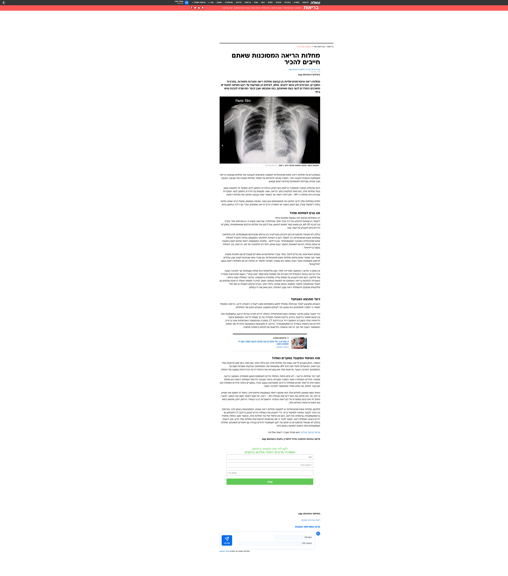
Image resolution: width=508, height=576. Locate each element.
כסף (263, 3)
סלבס (270, 3)
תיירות (239, 3)
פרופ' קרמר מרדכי (310, 432)
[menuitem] (304, 2)
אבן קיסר (311, 520)
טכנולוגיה (229, 3)
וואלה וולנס (255, 8)
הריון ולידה (265, 8)
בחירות (288, 3)
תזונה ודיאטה (276, 8)
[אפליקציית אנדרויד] (202, 8)
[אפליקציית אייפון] (199, 8)
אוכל (256, 3)
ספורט (296, 3)
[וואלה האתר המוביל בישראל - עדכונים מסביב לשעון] (315, 2)
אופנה (219, 3)
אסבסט (304, 520)
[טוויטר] (195, 8)
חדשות (305, 3)
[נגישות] (3, 2)
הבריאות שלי (289, 8)
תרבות (278, 3)
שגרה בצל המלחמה (242, 8)
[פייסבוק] (191, 8)
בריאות (248, 3)
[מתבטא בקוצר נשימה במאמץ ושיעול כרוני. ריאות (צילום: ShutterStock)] (270, 132)
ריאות (318, 520)
